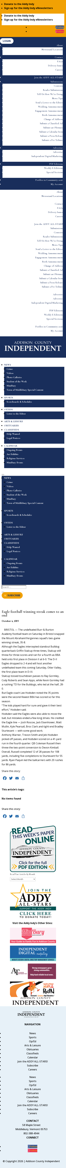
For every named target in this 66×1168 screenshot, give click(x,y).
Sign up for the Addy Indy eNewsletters (28, 8)
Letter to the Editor (16, 413)
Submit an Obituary (53, 127)
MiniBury (11, 385)
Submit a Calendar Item (51, 131)
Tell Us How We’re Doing (50, 94)
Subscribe (32, 1065)
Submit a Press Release (51, 135)
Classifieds (32, 1053)
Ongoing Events (14, 450)
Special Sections (55, 172)
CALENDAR (10, 445)
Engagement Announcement (49, 110)
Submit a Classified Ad (51, 123)
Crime (10, 369)
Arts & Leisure (32, 1045)
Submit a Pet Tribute (52, 140)
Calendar (32, 1057)
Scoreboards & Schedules (19, 401)
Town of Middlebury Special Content (25, 389)
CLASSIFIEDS (11, 429)
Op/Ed (32, 1041)
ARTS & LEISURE (13, 421)
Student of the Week (17, 381)
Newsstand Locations (52, 49)
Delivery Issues (55, 65)
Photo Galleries (14, 377)
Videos (10, 373)
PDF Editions (56, 163)
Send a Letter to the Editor (49, 102)
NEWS (7, 364)
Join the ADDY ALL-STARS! (48, 77)
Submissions (56, 81)
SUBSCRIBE (13, 595)
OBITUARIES (11, 425)
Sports (32, 1037)
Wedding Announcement (50, 106)
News (32, 1033)
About (59, 45)
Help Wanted (13, 433)
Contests (58, 85)
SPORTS (8, 397)
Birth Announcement (52, 115)
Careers (59, 69)
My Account (57, 184)
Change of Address (53, 119)
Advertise (58, 147)
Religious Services (16, 458)
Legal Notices (13, 438)
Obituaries (33, 1049)
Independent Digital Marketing (47, 156)
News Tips (57, 98)
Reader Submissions (53, 90)
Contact (59, 57)
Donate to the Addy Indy (19, 4)
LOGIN (7, 41)
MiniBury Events (15, 462)
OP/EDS (8, 409)
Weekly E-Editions (53, 168)
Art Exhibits (12, 454)
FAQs (60, 61)
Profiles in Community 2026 (49, 180)
